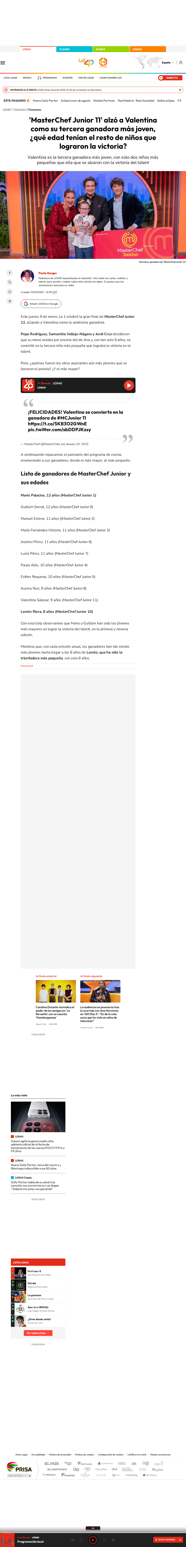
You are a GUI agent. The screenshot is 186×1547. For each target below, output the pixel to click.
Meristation (149, 1474)
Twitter (9, 282)
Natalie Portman (104, 100)
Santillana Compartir (105, 1464)
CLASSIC (64, 49)
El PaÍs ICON (100, 1474)
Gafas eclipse (166, 100)
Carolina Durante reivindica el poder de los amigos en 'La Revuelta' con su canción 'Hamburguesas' (55, 1012)
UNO (76, 1468)
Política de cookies (84, 1454)
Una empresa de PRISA (19, 1467)
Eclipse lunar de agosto (75, 100)
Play (93, 1540)
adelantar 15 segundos (104, 1540)
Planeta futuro (141, 1468)
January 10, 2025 (77, 444)
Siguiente (113, 1540)
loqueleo (132, 1474)
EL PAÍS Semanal (128, 1468)
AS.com (132, 1464)
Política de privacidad (60, 1454)
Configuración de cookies (111, 1454)
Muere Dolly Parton (45, 100)
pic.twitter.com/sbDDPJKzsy (59, 429)
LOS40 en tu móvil (137, 1454)
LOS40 (27, 49)
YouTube (86, 1416)
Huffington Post (56, 1468)
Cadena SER (120, 1464)
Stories (115, 1416)
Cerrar (180, 89)
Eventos (68, 77)
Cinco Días (101, 1468)
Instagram (71, 1416)
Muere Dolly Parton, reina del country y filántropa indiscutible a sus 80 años (36, 1166)
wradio (87, 1468)
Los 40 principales (69, 1464)
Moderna (67, 1474)
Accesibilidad (38, 1454)
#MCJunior (69, 418)
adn (144, 1464)
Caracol (157, 1464)
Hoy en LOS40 (86, 77)
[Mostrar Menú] (5, 62)
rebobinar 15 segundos (81, 1540)
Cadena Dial (114, 1468)
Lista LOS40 (10, 77)
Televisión (20, 109)
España (166, 62)
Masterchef (27, 666)
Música (27, 77)
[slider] (93, 1532)
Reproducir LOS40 (129, 385)
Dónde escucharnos (160, 1454)
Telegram (9, 301)
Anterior (72, 1540)
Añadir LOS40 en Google (44, 303)
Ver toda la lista (36, 1333)
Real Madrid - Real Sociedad (136, 100)
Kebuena (154, 1468)
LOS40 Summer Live (111, 77)
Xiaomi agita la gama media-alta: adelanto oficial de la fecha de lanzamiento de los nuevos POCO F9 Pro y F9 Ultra (38, 1146)
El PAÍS (51, 1464)
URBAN (137, 49)
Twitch (107, 1416)
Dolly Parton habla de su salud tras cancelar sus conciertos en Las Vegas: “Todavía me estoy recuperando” (35, 1185)
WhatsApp (9, 291)
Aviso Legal (21, 1454)
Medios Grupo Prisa (19, 1475)
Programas (50, 77)
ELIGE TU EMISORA (166, 1539)
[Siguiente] (180, 100)
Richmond (49, 1474)
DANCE (100, 49)
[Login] (181, 62)
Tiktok (78, 1416)
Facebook (9, 273)
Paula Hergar (48, 273)
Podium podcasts (85, 1474)
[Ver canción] (20, 1273)
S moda (116, 1474)
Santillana (86, 1464)
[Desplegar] (93, 1528)
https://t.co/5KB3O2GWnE (57, 424)
